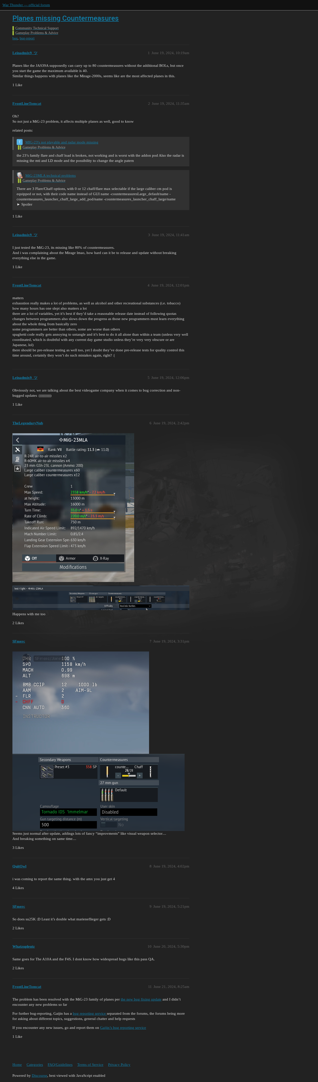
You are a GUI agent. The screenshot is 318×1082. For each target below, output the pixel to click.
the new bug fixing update (141, 999)
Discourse (39, 1076)
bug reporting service (90, 1013)
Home (17, 1065)
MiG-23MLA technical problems (50, 176)
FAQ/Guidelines (60, 1065)
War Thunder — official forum (26, 5)
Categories (35, 1065)
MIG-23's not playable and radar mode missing (61, 142)
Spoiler (26, 204)
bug (15, 38)
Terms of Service (90, 1065)
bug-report (27, 38)
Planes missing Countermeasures (65, 18)
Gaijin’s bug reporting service (123, 1028)
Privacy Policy (119, 1065)
